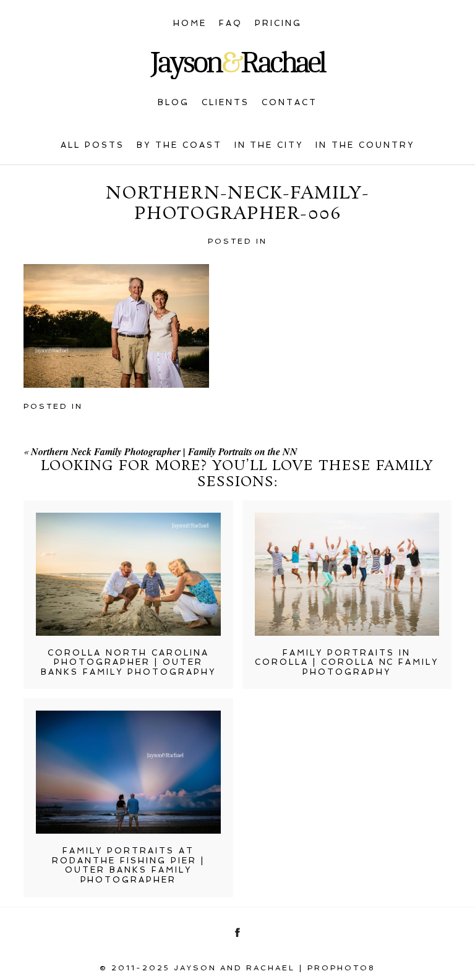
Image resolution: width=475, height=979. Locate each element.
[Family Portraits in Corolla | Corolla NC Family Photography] (347, 574)
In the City (269, 145)
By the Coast (179, 145)
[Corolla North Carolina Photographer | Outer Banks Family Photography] (128, 574)
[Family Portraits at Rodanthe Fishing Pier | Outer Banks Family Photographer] (128, 772)
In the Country (364, 145)
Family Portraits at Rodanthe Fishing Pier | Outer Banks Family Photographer (128, 865)
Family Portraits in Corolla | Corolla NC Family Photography (347, 662)
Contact (289, 102)
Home (190, 23)
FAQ (230, 23)
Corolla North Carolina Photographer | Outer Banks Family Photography (128, 662)
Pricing (278, 23)
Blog (173, 102)
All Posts (92, 145)
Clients (225, 102)
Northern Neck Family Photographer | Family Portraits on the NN (164, 451)
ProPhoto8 (341, 968)
